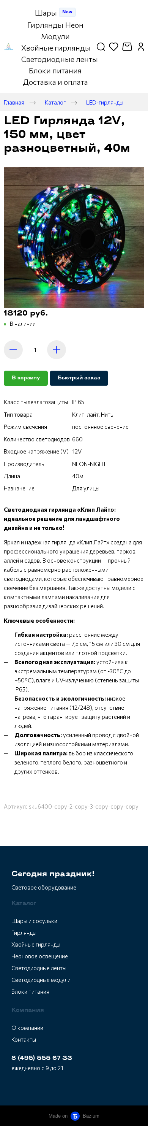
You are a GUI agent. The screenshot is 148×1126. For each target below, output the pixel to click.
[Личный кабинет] (141, 46)
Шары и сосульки (34, 920)
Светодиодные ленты (38, 967)
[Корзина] (128, 47)
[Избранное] (113, 46)
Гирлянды (23, 932)
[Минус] (13, 349)
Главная (14, 102)
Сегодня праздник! (53, 874)
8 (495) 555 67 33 (41, 1058)
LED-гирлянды (104, 102)
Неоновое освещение (39, 956)
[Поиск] (101, 46)
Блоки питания (30, 991)
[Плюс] (56, 349)
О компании (27, 1027)
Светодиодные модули (41, 979)
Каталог (55, 102)
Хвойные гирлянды (35, 944)
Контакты (23, 1039)
